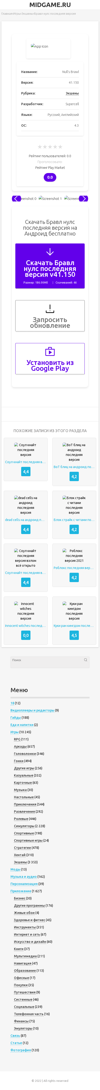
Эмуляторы (23, 1028)
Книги (18, 949)
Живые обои (24, 913)
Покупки (21, 985)
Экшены (72, 93)
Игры (14, 732)
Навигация (22, 963)
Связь (15, 1036)
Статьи (16, 1043)
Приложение (20, 891)
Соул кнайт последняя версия (25, 462)
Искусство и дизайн (30, 942)
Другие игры (24, 768)
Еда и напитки (21, 725)
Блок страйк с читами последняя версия (74, 520)
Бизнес (19, 898)
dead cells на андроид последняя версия (25, 520)
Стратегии (22, 848)
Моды (15, 869)
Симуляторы (24, 826)
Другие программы (29, 905)
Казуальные (23, 775)
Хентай (20, 855)
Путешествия (25, 992)
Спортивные (24, 833)
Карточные (23, 783)
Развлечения (24, 811)
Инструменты (25, 927)
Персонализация (24, 884)
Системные (23, 999)
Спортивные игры (28, 840)
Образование (25, 970)
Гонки (18, 761)
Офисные (21, 978)
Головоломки (25, 754)
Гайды (15, 717)
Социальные (24, 1007)
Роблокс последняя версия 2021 (74, 568)
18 (12, 703)
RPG (17, 739)
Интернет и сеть (27, 934)
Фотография (20, 1050)
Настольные (24, 797)
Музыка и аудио (23, 876)
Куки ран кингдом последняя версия (74, 626)
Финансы (21, 1021)
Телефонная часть (28, 1014)
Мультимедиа (25, 956)
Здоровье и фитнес (29, 920)
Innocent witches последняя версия (25, 626)
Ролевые (21, 819)
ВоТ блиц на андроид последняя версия (74, 467)
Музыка (20, 790)
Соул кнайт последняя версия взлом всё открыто (25, 573)
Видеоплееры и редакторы (32, 710)
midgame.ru (50, 4)
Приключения (25, 804)
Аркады (20, 746)
